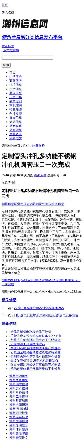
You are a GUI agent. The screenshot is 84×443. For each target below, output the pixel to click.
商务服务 (15, 80)
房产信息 (15, 89)
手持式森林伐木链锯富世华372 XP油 (35, 336)
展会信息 (15, 117)
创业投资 (15, 113)
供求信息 (15, 84)
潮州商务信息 (18, 392)
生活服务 (15, 76)
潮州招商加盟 (18, 409)
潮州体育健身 (18, 429)
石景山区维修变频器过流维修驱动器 (39, 308)
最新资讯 (15, 134)
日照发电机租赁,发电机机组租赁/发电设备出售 (46, 315)
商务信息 (15, 93)
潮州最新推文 (18, 437)
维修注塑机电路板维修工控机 (30, 331)
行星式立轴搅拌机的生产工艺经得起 (35, 340)
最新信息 (9, 323)
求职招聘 (15, 105)
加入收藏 (8, 12)
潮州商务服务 (11, 280)
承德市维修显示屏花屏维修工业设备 (35, 368)
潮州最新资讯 (18, 433)
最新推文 (15, 138)
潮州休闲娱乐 (18, 425)
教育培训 (15, 101)
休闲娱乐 (15, 126)
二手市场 (15, 97)
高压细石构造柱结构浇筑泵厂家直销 (35, 348)
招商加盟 (15, 109)
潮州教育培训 (18, 400)
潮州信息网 (9, 204)
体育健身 (15, 130)
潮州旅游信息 (18, 421)
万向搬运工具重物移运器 (27, 344)
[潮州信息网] (26, 28)
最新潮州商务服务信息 (48, 204)
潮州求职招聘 (18, 404)
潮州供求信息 (18, 384)
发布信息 (8, 46)
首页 (5, 5)
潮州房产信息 (18, 388)
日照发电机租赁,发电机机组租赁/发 (34, 360)
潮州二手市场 (18, 396)
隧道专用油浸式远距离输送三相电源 (35, 364)
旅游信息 (15, 121)
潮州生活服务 (18, 376)
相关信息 (9, 300)
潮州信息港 (25, 204)
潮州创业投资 (18, 413)
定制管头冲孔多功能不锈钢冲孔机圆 (35, 356)
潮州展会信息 (18, 417)
